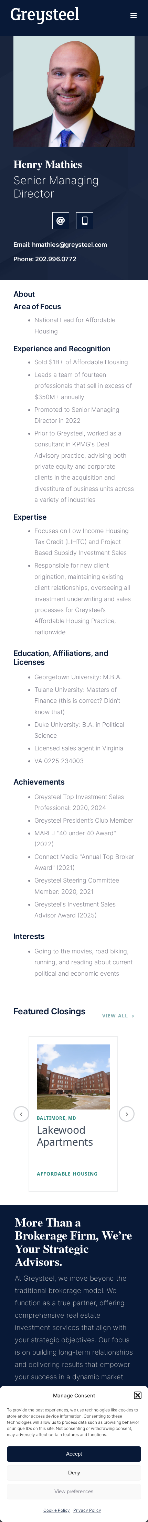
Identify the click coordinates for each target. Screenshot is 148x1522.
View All (118, 1015)
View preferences (74, 1491)
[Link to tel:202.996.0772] (84, 220)
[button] (137, 1395)
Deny (74, 1472)
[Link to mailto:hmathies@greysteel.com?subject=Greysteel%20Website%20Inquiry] (60, 220)
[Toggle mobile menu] (134, 15)
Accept (74, 1454)
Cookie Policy (56, 1510)
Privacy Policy (87, 1510)
